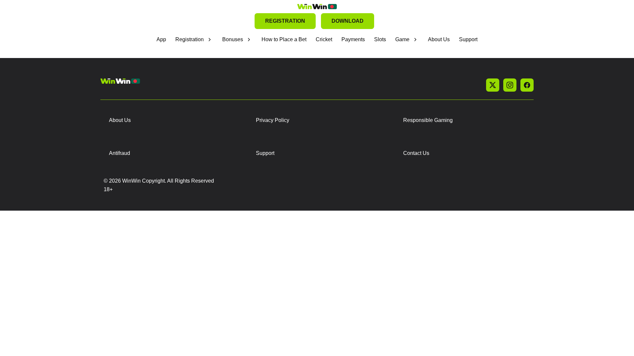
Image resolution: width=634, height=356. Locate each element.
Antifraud (119, 153)
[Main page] (317, 6)
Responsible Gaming (428, 120)
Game (402, 39)
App (161, 39)
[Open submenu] (209, 39)
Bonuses (232, 39)
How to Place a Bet (284, 39)
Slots (380, 39)
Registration (189, 39)
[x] (492, 85)
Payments (353, 39)
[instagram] (509, 85)
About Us (439, 39)
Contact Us (416, 153)
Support (468, 39)
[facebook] (527, 85)
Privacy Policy (272, 120)
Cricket (324, 39)
